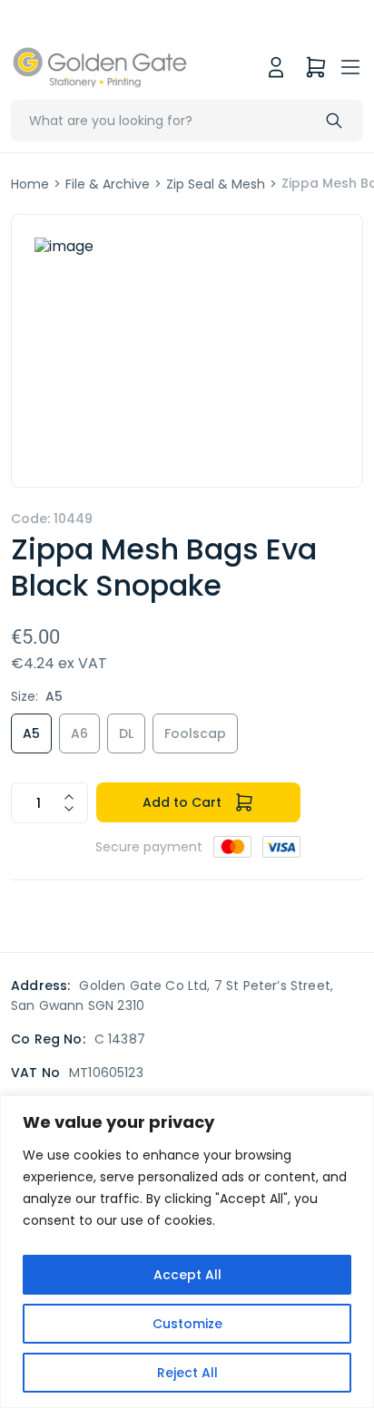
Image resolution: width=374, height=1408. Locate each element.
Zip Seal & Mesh (215, 184)
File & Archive (107, 184)
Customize (187, 1324)
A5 (31, 733)
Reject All (187, 1373)
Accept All (187, 1275)
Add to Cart (182, 802)
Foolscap (195, 733)
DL (126, 733)
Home (30, 184)
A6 (79, 733)
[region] (187, 1251)
